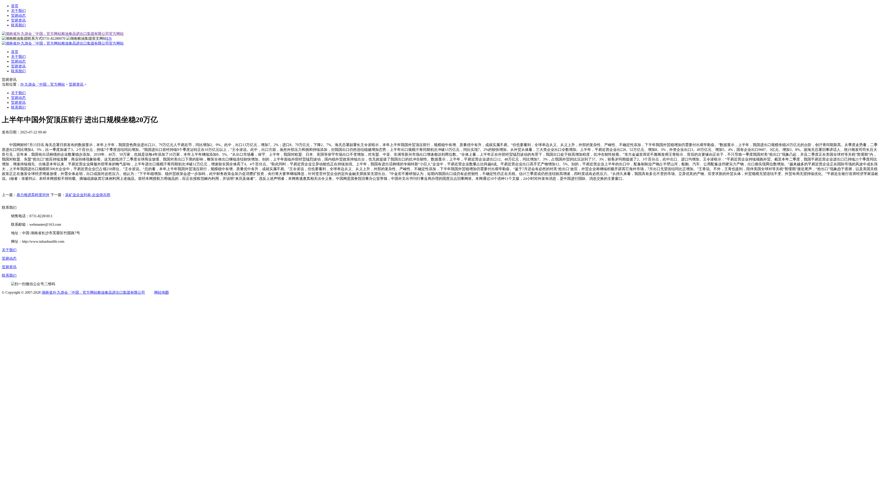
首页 (14, 6)
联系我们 (18, 25)
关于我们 (18, 11)
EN (109, 38)
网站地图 (161, 292)
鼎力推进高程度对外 (33, 195)
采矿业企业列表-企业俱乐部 (87, 195)
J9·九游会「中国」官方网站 (42, 84)
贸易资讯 (18, 20)
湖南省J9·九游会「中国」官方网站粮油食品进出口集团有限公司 (93, 292)
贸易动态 (18, 15)
